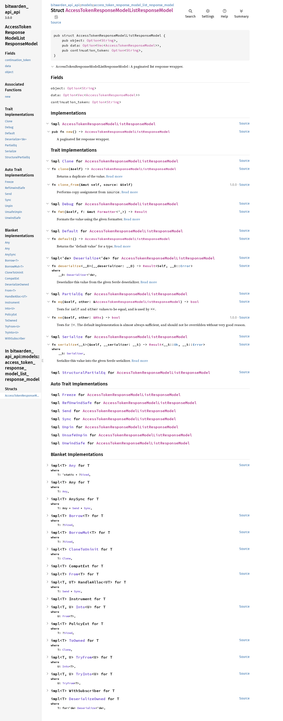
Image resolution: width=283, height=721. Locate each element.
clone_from (68, 184)
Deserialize (86, 258)
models (86, 5)
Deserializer (77, 275)
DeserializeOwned (87, 698)
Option (93, 40)
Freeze (69, 394)
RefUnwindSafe (77, 402)
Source (56, 22)
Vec (100, 45)
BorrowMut (79, 532)
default (65, 239)
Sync (66, 418)
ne (60, 317)
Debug (68, 204)
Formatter (106, 212)
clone (63, 169)
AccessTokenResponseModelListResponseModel (109, 123)
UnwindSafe (73, 443)
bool (195, 302)
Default (70, 231)
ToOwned (77, 640)
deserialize (69, 266)
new (69, 132)
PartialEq (72, 294)
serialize (67, 344)
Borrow (76, 515)
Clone (68, 161)
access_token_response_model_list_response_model (134, 5)
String (107, 40)
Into (80, 607)
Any (72, 465)
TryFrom (84, 657)
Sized (85, 474)
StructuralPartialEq (83, 372)
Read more (114, 176)
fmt (61, 212)
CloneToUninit (84, 549)
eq (60, 302)
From (73, 574)
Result (141, 212)
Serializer (75, 353)
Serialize (72, 336)
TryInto (84, 674)
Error (185, 266)
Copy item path (56, 16)
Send (66, 410)
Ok (176, 344)
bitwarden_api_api (65, 5)
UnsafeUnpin (74, 435)
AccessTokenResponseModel (130, 45)
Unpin (68, 427)
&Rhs (97, 317)
